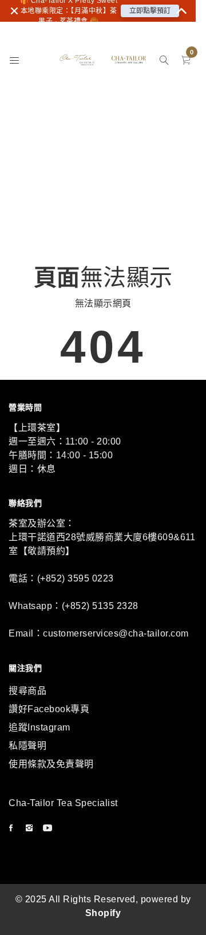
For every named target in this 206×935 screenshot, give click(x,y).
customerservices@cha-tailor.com (116, 633)
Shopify (103, 913)
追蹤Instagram (39, 727)
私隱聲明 (27, 746)
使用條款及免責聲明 (51, 764)
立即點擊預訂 (150, 11)
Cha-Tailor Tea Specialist (63, 803)
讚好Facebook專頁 (49, 709)
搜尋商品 (27, 691)
